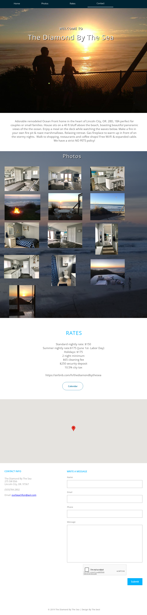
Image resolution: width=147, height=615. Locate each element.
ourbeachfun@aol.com (24, 495)
